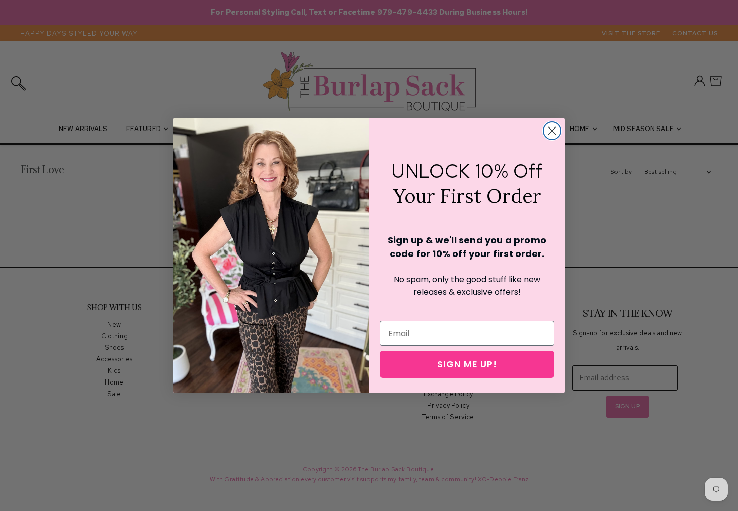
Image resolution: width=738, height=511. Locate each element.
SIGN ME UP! (467, 364)
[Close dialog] (552, 131)
